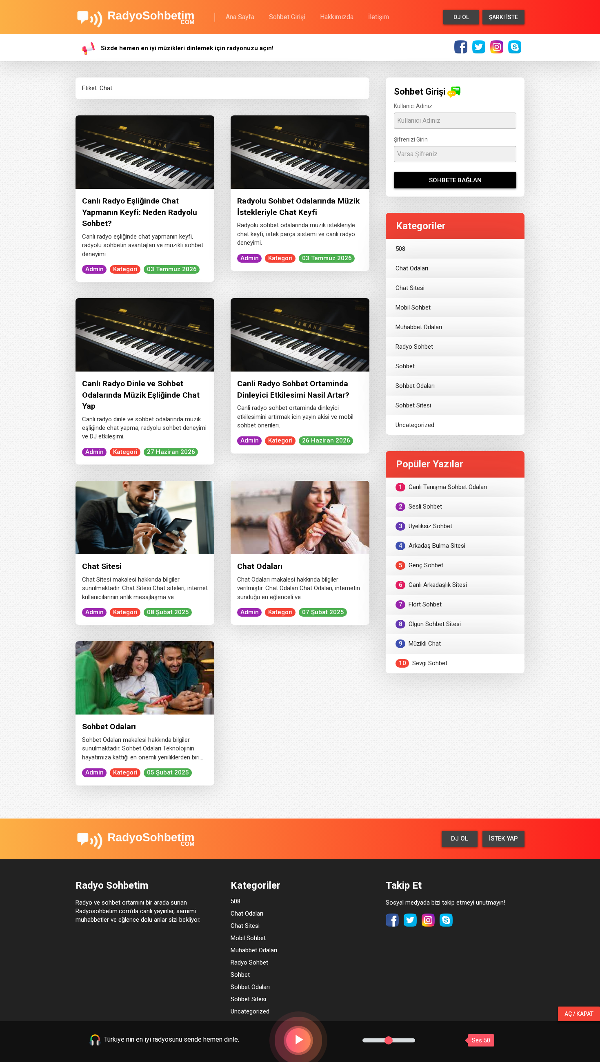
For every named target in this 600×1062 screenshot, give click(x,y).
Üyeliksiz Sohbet (426, 526)
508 (400, 248)
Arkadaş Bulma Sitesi (432, 545)
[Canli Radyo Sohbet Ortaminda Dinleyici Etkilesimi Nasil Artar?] (300, 334)
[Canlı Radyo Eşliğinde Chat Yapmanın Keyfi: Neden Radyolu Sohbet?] (145, 151)
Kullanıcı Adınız (413, 106)
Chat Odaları (259, 566)
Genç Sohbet (421, 565)
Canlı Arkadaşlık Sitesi (433, 585)
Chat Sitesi (102, 566)
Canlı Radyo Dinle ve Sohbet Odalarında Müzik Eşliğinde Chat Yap (141, 395)
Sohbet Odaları (109, 726)
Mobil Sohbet (413, 307)
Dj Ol (461, 17)
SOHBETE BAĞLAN (455, 180)
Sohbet (405, 366)
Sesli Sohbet (420, 506)
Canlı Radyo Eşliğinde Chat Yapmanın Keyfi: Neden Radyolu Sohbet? (139, 212)
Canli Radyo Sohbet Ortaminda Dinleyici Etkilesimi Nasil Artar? (293, 389)
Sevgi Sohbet (423, 663)
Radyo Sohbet (414, 346)
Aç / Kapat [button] (578, 1014)
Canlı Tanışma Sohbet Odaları (443, 487)
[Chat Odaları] (300, 517)
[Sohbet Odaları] (145, 677)
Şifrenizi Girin (411, 139)
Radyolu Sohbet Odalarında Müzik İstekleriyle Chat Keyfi (298, 206)
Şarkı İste (503, 17)
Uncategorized (415, 425)
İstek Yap (503, 838)
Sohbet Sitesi (413, 405)
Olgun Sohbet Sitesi (430, 624)
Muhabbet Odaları (419, 327)
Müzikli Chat (420, 643)
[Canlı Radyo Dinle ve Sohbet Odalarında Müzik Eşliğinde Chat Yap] (145, 334)
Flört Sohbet (420, 604)
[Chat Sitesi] (145, 517)
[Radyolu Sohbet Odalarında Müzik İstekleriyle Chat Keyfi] (300, 151)
